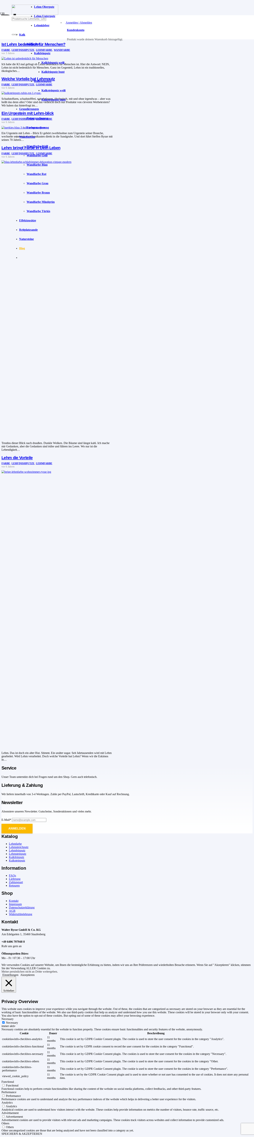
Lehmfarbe (44, 463)
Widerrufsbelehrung (20, 914)
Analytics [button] (7, 1102)
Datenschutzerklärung (22, 907)
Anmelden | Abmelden (79, 22)
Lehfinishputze (23, 463)
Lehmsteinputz (17, 853)
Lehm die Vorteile (17, 457)
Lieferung (14, 878)
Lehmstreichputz (18, 847)
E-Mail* (6, 819)
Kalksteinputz (17, 860)
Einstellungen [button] (10, 974)
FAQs (12, 875)
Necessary (12, 1022)
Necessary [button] (7, 1019)
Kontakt (13, 900)
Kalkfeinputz (16, 857)
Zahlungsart (16, 882)
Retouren (14, 885)
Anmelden (17, 828)
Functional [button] (7, 1081)
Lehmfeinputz (17, 850)
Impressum (15, 904)
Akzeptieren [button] (27, 974)
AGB (12, 910)
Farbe (5, 49)
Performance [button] (8, 1092)
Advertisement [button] (10, 1113)
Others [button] (5, 1123)
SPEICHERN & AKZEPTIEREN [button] (21, 1133)
